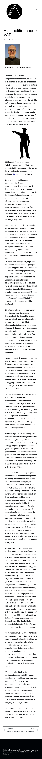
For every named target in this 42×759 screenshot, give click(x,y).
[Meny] (36, 10)
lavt (19, 174)
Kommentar (17, 40)
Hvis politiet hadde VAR (20, 32)
